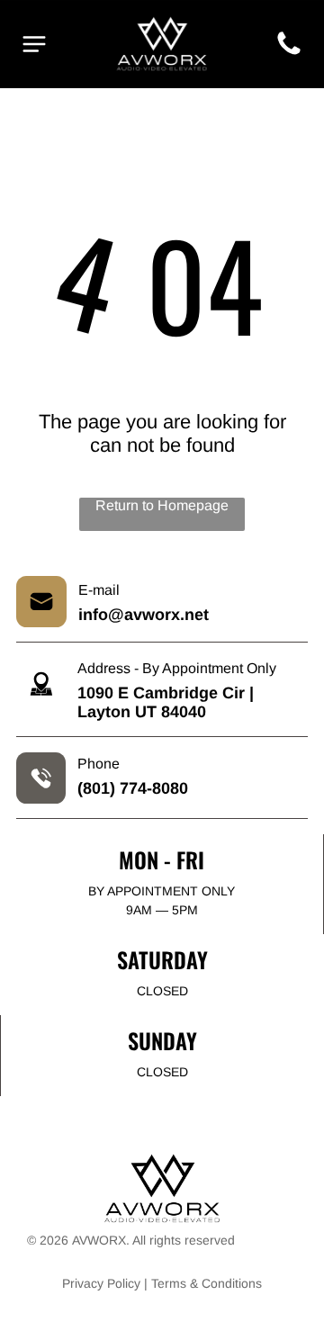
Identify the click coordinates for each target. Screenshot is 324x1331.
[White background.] (288, 53)
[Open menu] (34, 44)
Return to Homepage (162, 505)
